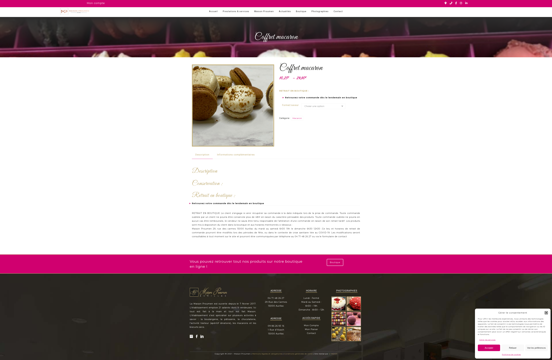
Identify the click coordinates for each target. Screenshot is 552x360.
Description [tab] (202, 154)
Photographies (320, 11)
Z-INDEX (333, 354)
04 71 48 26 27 (276, 298)
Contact (338, 11)
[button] (546, 312)
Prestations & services (236, 11)
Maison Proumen (264, 11)
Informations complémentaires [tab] (236, 154)
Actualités (285, 11)
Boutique (301, 11)
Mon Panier (311, 329)
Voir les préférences (536, 348)
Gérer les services (487, 340)
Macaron (297, 118)
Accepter (489, 348)
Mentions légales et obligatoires (267, 354)
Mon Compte (311, 325)
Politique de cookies (511, 354)
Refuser (512, 348)
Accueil (213, 11)
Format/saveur (290, 105)
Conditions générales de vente (298, 354)
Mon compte (96, 3)
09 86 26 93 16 (276, 326)
